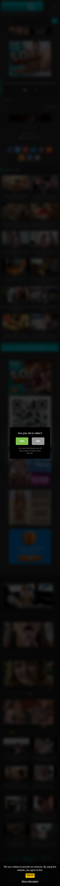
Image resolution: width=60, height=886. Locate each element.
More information (30, 881)
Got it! (30, 875)
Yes (22, 441)
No (38, 441)
